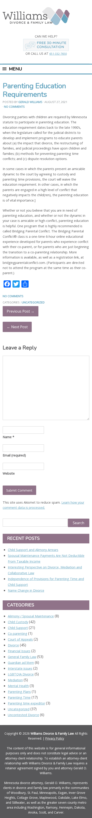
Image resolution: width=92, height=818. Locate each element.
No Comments (14, 107)
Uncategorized (33, 302)
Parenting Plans (19, 692)
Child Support (18, 628)
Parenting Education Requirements (34, 90)
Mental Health (18, 686)
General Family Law (22, 657)
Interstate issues (20, 668)
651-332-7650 (58, 54)
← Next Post (17, 326)
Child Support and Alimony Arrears (33, 550)
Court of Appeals (20, 639)
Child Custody (18, 622)
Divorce (13, 645)
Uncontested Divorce (23, 715)
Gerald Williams (30, 102)
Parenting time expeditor (26, 703)
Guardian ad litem (21, 662)
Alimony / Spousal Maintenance (31, 616)
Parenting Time (19, 697)
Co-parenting (17, 633)
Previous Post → (20, 311)
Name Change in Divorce (26, 590)
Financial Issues (19, 651)
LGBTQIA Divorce (21, 674)
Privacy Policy (54, 738)
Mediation (15, 680)
